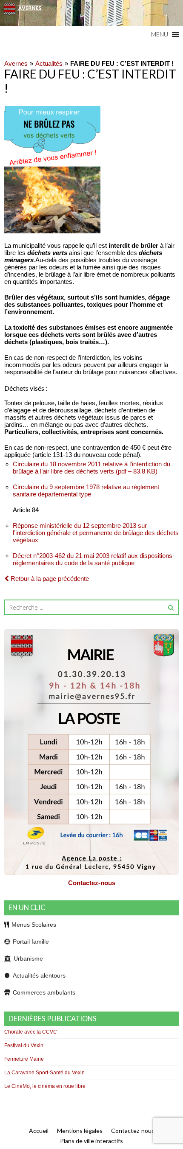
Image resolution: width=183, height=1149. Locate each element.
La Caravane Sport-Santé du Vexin (44, 1073)
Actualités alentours (39, 975)
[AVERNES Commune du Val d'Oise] (91, 13)
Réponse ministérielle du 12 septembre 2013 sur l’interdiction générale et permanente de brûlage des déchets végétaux (96, 533)
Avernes (16, 63)
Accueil (39, 1130)
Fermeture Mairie (24, 1059)
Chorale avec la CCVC (30, 1032)
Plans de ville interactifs (91, 1141)
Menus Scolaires (33, 924)
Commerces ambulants (44, 992)
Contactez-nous (91, 882)
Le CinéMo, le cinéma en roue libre (45, 1086)
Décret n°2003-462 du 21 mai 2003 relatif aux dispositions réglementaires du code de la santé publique (92, 559)
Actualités (49, 63)
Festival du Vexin (23, 1045)
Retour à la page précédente (49, 578)
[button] (159, 34)
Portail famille (31, 941)
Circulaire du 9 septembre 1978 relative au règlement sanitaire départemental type (86, 490)
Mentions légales (80, 1130)
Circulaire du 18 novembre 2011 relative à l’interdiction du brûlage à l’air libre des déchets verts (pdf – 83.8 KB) (91, 467)
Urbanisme (28, 958)
